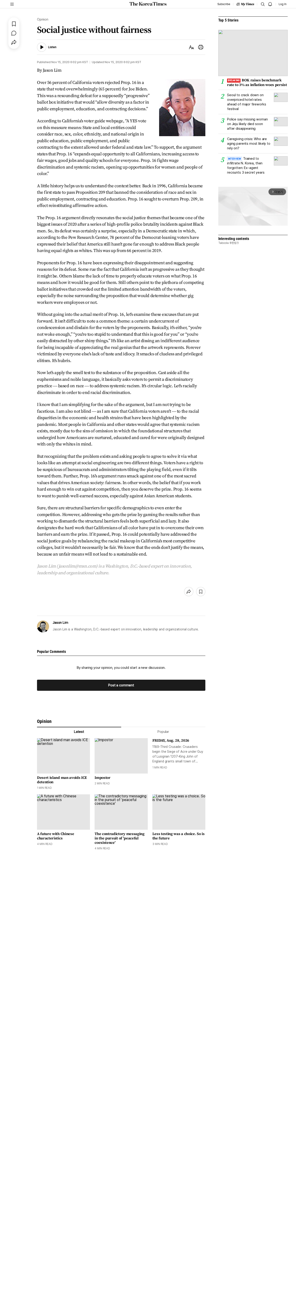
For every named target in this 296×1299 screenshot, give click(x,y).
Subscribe (223, 4)
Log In (283, 4)
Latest (79, 732)
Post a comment (121, 685)
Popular (163, 732)
